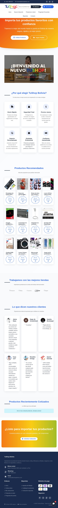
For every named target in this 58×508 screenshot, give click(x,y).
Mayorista (25, 16)
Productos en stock (31, 12)
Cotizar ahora (9, 488)
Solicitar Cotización (30, 438)
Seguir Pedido (39, 37)
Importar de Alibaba (27, 485)
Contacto (33, 16)
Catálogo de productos (28, 488)
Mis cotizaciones (10, 490)
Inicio (10, 12)
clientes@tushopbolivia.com (23, 1)
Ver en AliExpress (23, 199)
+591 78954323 (9, 1)
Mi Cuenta (48, 6)
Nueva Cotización (18, 12)
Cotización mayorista (27, 490)
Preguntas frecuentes (11, 495)
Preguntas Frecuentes (43, 12)
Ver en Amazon (10, 199)
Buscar (37, 6)
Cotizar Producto (20, 37)
